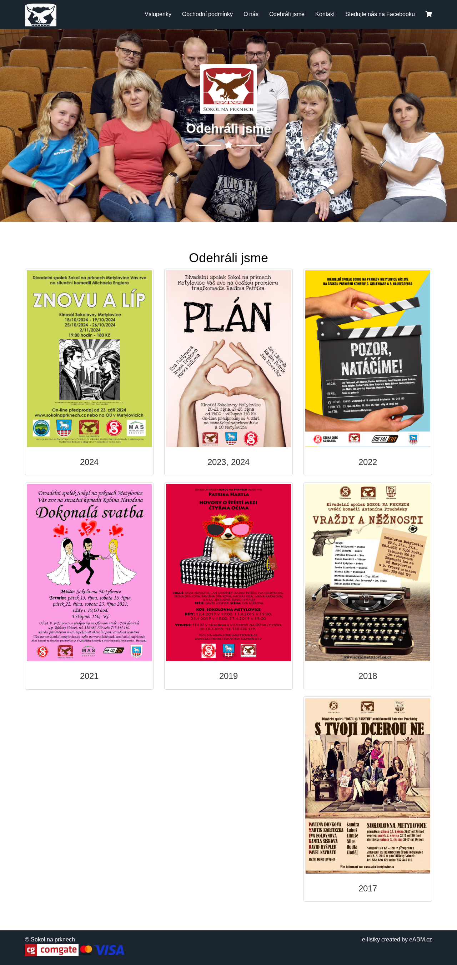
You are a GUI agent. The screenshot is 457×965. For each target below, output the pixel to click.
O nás (250, 14)
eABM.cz (420, 939)
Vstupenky (158, 14)
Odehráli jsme (287, 14)
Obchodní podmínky (207, 14)
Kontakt (325, 14)
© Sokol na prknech (50, 939)
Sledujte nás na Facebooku (380, 14)
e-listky (371, 939)
